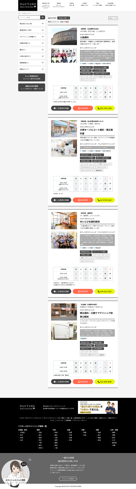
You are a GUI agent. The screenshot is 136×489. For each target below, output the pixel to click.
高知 (99, 440)
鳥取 (84, 432)
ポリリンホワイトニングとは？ (59, 4)
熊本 (113, 438)
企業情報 (68, 420)
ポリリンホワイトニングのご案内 (54, 418)
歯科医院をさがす (80, 418)
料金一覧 (71, 4)
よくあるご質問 (97, 4)
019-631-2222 (106, 291)
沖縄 (113, 445)
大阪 (70, 435)
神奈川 (41, 448)
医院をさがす (84, 4)
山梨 (56, 438)
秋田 (21, 438)
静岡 (56, 443)
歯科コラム (102, 418)
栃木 (40, 435)
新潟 (56, 432)
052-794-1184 (106, 108)
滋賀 (70, 432)
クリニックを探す (68, 479)
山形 (21, 440)
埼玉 (40, 440)
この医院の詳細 (62, 108)
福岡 (113, 432)
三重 (56, 448)
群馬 (40, 438)
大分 (113, 440)
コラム (52, 420)
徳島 (99, 432)
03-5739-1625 (106, 200)
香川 (99, 435)
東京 (40, 445)
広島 (84, 435)
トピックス (59, 420)
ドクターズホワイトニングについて (31, 418)
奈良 (70, 440)
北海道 (22, 432)
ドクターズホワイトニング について (46, 5)
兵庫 (70, 438)
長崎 (113, 435)
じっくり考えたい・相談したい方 (32, 87)
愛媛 (99, 438)
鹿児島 (114, 443)
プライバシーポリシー (80, 420)
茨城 (40, 432)
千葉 (40, 443)
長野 (56, 440)
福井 (56, 435)
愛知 (56, 445)
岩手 (21, 435)
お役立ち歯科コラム (110, 4)
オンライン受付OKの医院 (31, 77)
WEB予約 (84, 108)
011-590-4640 (106, 381)
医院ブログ (112, 418)
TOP (19, 13)
